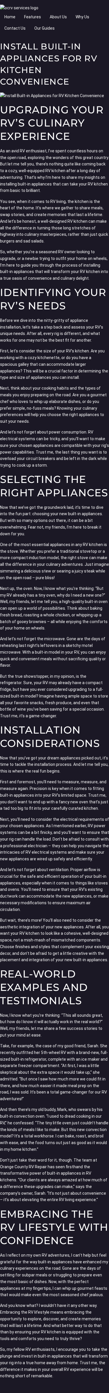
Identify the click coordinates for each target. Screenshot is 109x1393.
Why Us (82, 17)
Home (9, 17)
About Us (58, 17)
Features (32, 17)
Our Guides (44, 28)
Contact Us (15, 28)
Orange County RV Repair (23, 1166)
